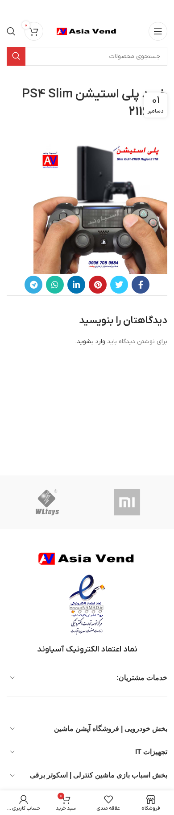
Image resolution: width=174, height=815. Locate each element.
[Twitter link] (119, 285)
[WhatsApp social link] (55, 285)
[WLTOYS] (47, 502)
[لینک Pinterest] (98, 285)
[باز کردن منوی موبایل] (158, 31)
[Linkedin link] (76, 285)
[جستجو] (11, 31)
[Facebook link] (140, 285)
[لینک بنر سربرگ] (100, 9)
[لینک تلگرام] (33, 285)
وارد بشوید (91, 341)
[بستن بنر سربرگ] (11, 9)
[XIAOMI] (127, 502)
